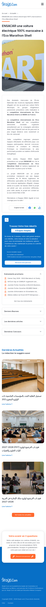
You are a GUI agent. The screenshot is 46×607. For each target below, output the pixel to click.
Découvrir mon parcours (23, 556)
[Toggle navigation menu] (42, 4)
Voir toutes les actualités (23, 515)
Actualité (13, 13)
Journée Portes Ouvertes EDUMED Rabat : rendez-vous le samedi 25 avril (23, 288)
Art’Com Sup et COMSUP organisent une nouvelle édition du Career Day (22, 282)
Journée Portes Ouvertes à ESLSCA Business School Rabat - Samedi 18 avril (24, 285)
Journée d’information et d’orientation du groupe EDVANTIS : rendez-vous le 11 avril (23, 292)
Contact (10, 603)
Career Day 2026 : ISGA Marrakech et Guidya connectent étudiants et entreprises (24, 278)
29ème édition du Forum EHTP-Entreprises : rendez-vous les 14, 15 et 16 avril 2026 (23, 295)
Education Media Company (32, 590)
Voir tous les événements (23, 301)
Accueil (4, 13)
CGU (3, 603)
